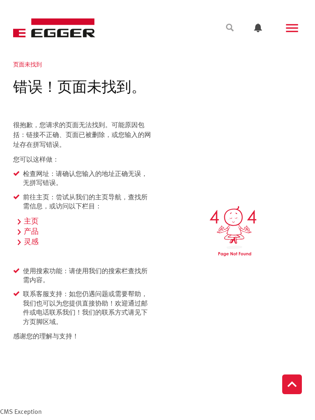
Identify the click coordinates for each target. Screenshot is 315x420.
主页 (31, 221)
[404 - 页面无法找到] (233, 231)
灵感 (31, 242)
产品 (31, 231)
